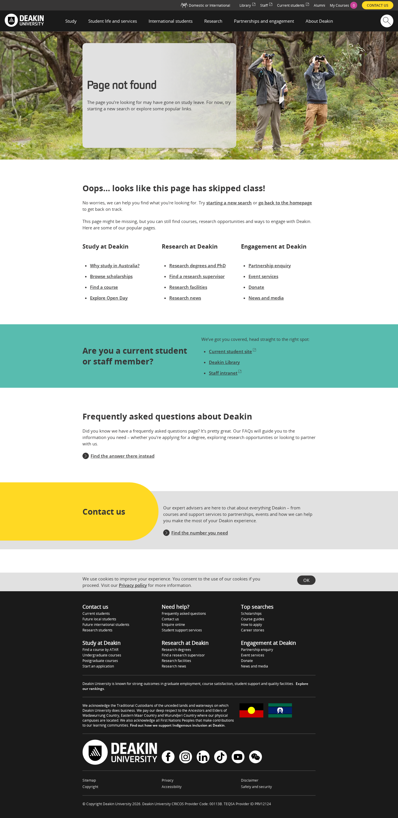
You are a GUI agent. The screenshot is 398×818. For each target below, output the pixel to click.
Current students (96, 613)
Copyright (90, 786)
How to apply (251, 624)
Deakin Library (224, 362)
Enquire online (173, 624)
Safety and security (256, 786)
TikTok (220, 757)
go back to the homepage (285, 203)
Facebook (168, 757)
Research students (97, 630)
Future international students (105, 624)
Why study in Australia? (115, 265)
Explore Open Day (109, 298)
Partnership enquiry (270, 265)
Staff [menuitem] (264, 5)
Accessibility (172, 786)
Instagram (185, 757)
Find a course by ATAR (100, 649)
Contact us (170, 619)
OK (306, 580)
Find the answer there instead (122, 456)
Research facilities (188, 287)
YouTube (238, 757)
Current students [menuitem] (290, 5)
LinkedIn (203, 757)
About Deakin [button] (319, 21)
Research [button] (213, 21)
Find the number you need (199, 533)
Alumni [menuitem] (319, 5)
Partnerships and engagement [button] (264, 21)
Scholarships (251, 613)
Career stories (252, 630)
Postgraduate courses (100, 660)
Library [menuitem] (245, 5)
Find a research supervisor (197, 276)
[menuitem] (343, 5)
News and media (266, 298)
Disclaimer (249, 780)
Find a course (104, 287)
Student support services (182, 630)
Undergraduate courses (101, 655)
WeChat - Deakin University (255, 757)
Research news (185, 298)
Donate (256, 287)
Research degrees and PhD (197, 265)
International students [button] (171, 21)
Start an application (98, 666)
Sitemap (89, 780)
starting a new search (229, 203)
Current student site (230, 351)
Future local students (99, 619)
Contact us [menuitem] (377, 5)
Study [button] (71, 21)
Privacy (167, 780)
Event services (263, 276)
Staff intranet (223, 373)
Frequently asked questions (184, 613)
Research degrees (176, 649)
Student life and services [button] (112, 21)
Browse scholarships (111, 276)
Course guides (252, 619)
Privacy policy (133, 585)
